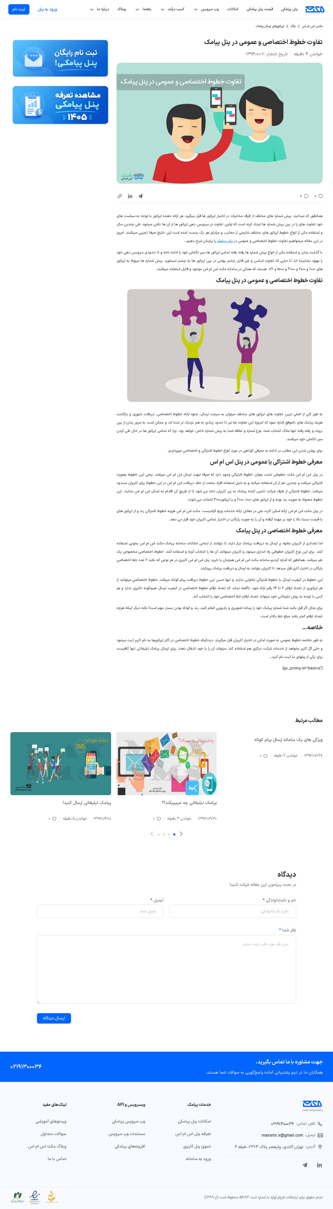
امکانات (232, 9)
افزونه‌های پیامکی (130, 1146)
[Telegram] (305, 1165)
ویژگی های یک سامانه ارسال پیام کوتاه (288, 740)
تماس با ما (57, 1159)
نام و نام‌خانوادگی (279, 900)
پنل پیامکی (289, 9)
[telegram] (140, 196)
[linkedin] (130, 196)
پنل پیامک (225, 241)
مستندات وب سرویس (126, 1134)
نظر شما (287, 930)
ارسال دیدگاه (54, 1018)
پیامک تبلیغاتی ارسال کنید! (87, 803)
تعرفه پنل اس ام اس (193, 1134)
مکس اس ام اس (312, 26)
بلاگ (293, 26)
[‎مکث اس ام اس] (315, 9)
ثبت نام (18, 9)
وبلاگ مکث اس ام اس (47, 1146)
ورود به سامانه (198, 1159)
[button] (120, 196)
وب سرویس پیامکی (128, 1121)
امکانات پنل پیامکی (194, 1121)
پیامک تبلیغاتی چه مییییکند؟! (189, 803)
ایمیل (156, 900)
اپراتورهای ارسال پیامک (270, 26)
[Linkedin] (319, 1165)
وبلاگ (121, 9)
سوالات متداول (53, 1134)
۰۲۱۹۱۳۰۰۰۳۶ (26, 1066)
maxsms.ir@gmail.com (282, 1135)
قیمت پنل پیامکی (260, 9)
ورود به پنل (47, 9)
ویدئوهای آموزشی (51, 1121)
